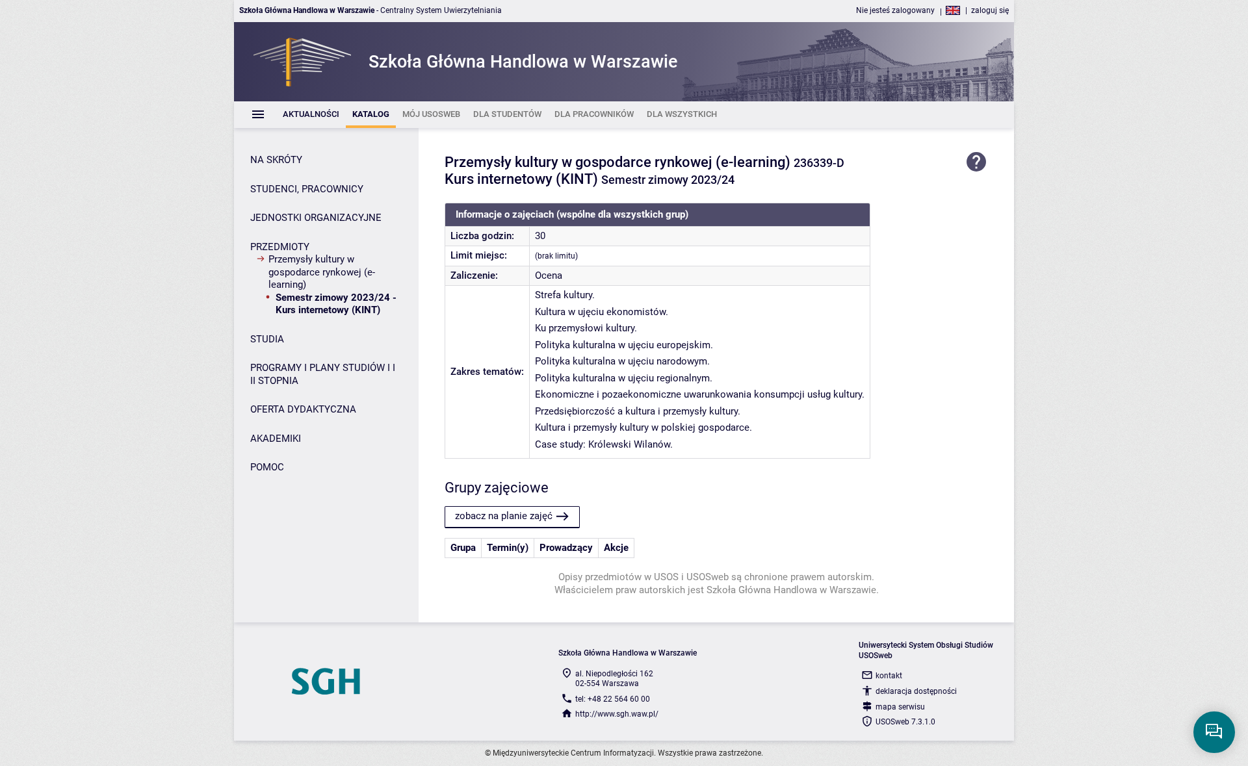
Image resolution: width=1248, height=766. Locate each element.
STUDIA (267, 339)
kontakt (889, 675)
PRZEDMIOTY (279, 247)
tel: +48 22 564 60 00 (612, 699)
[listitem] (311, 114)
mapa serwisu (900, 706)
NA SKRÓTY (276, 160)
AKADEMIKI (275, 438)
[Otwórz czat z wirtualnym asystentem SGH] (1214, 732)
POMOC (267, 467)
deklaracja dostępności (916, 691)
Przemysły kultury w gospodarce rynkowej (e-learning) (321, 271)
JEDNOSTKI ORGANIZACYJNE (316, 217)
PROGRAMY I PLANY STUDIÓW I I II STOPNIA (322, 374)
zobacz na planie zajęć (503, 516)
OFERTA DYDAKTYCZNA (303, 409)
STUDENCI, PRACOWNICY (306, 189)
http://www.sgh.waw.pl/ (616, 714)
